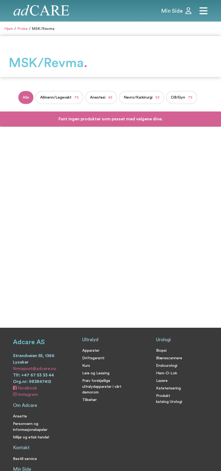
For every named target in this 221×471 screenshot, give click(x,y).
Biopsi (161, 350)
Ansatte (20, 416)
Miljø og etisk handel (31, 437)
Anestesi (101, 97)
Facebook (27, 388)
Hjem (8, 29)
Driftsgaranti (93, 358)
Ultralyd (90, 339)
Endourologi (166, 366)
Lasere (162, 381)
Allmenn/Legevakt (59, 97)
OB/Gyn (181, 97)
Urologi (163, 339)
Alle (26, 97)
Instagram (27, 394)
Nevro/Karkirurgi (142, 97)
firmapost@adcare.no (34, 369)
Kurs (86, 366)
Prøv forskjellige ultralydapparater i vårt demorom (101, 386)
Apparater (90, 350)
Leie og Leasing (95, 373)
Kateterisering (168, 388)
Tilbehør (89, 400)
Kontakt (21, 447)
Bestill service (25, 459)
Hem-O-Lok (166, 373)
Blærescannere (169, 358)
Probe (22, 29)
